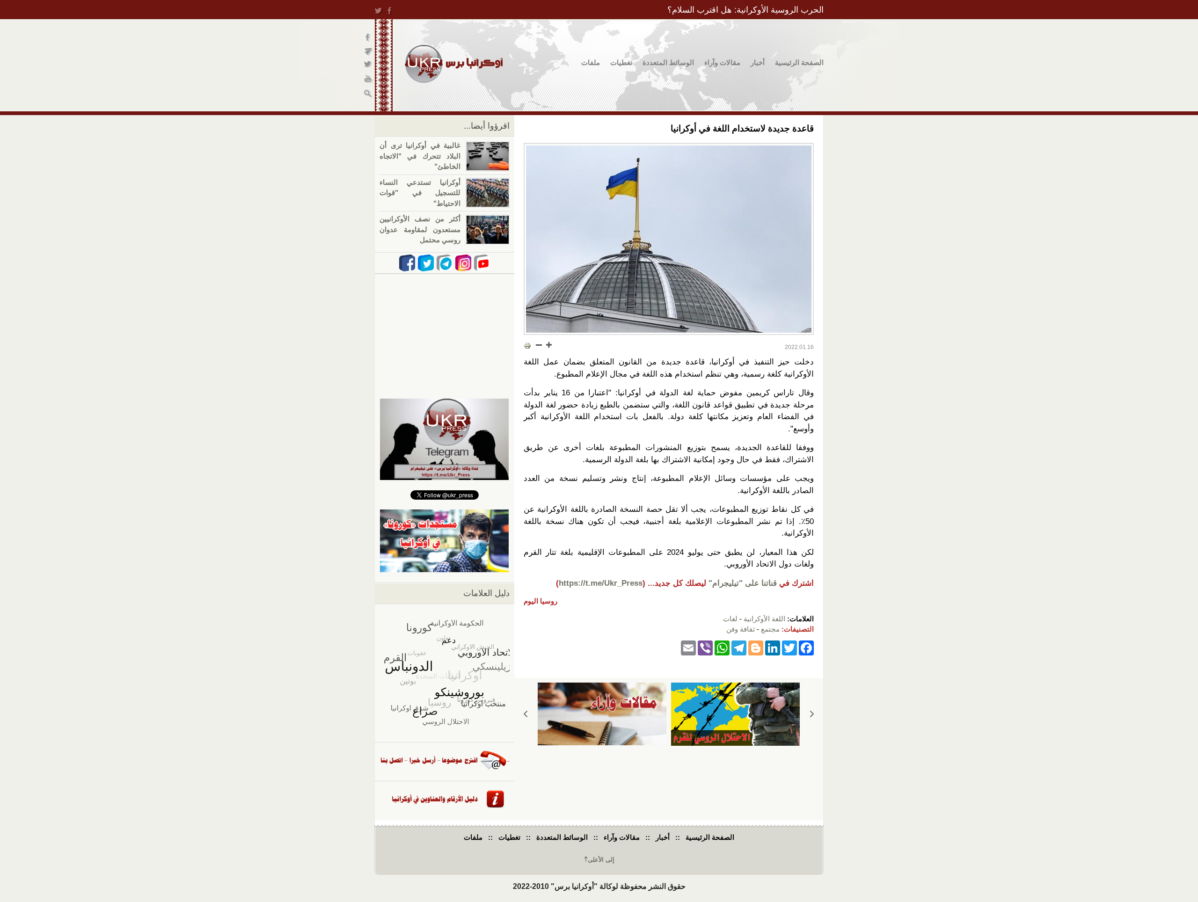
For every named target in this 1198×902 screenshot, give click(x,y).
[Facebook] (806, 648)
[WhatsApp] (722, 648)
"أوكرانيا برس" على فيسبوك (368, 38)
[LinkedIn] (772, 648)
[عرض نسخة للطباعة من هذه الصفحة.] (527, 345)
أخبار (758, 62)
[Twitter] (789, 648)
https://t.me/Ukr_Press (601, 583)
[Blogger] (755, 648)
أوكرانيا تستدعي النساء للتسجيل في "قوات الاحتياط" (420, 192)
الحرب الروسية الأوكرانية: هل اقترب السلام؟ (745, 10)
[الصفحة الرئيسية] (454, 64)
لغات (730, 619)
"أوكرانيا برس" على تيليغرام (368, 52)
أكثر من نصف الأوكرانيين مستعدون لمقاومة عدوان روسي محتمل (420, 229)
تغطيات (621, 62)
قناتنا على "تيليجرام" (743, 583)
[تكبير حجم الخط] (548, 345)
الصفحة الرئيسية (799, 62)
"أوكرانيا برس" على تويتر (368, 66)
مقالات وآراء (722, 62)
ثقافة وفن (740, 629)
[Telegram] (738, 648)
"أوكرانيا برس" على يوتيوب (368, 80)
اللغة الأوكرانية (764, 619)
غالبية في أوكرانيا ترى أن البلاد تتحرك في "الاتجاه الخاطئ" (420, 155)
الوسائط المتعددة (668, 62)
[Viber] (705, 648)
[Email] (688, 648)
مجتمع (770, 629)
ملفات (590, 62)
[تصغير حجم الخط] (539, 345)
